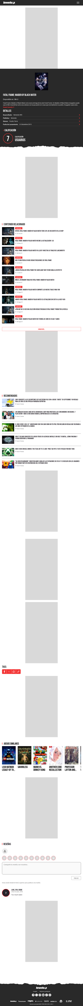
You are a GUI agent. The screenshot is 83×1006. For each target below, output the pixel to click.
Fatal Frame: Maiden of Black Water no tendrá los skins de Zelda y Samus (37, 319)
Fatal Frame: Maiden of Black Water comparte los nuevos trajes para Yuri (37, 289)
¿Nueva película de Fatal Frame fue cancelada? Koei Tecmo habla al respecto (38, 270)
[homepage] (9, 3)
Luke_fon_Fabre (16, 890)
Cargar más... (41, 329)
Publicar (76, 878)
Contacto (35, 991)
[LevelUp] (13, 1001)
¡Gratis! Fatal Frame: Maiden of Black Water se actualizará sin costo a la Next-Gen (40, 299)
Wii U (16, 99)
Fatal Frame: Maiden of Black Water (19, 95)
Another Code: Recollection (55, 768)
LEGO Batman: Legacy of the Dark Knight (8, 770)
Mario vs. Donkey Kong (39, 768)
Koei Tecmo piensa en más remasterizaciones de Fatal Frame (33, 260)
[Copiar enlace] (18, 671)
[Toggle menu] (78, 2)
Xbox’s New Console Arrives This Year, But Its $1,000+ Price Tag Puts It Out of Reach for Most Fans (45, 449)
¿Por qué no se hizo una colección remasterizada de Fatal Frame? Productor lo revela (41, 309)
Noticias (18, 228)
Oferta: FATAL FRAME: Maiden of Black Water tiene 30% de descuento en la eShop (39, 231)
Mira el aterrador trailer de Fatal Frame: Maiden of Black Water (34, 280)
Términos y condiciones (44, 991)
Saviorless (23, 767)
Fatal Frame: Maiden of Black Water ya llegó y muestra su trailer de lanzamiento (40, 250)
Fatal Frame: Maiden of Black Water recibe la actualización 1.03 (34, 240)
